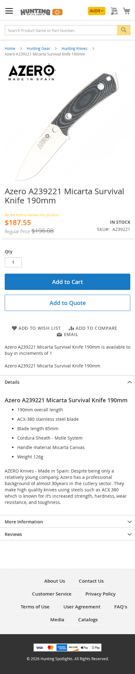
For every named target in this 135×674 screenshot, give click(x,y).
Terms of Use (35, 606)
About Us (54, 581)
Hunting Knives (75, 48)
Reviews (13, 534)
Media (57, 619)
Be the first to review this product (32, 214)
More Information (24, 522)
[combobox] (67, 30)
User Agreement (81, 606)
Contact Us (91, 581)
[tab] (67, 381)
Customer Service (52, 594)
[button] (96, 11)
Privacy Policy (100, 594)
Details (12, 382)
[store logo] (42, 11)
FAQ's (120, 606)
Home (10, 48)
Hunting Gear (39, 48)
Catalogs (88, 619)
